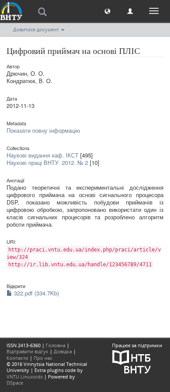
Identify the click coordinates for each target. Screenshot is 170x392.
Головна (55, 345)
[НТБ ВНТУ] (131, 361)
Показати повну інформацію (43, 130)
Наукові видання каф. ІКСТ (42, 155)
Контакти (17, 358)
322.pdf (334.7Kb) (35, 293)
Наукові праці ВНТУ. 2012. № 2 (47, 162)
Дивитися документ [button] (36, 29)
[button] (107, 10)
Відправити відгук (27, 351)
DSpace (15, 382)
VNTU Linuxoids (25, 376)
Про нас (43, 358)
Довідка (63, 351)
